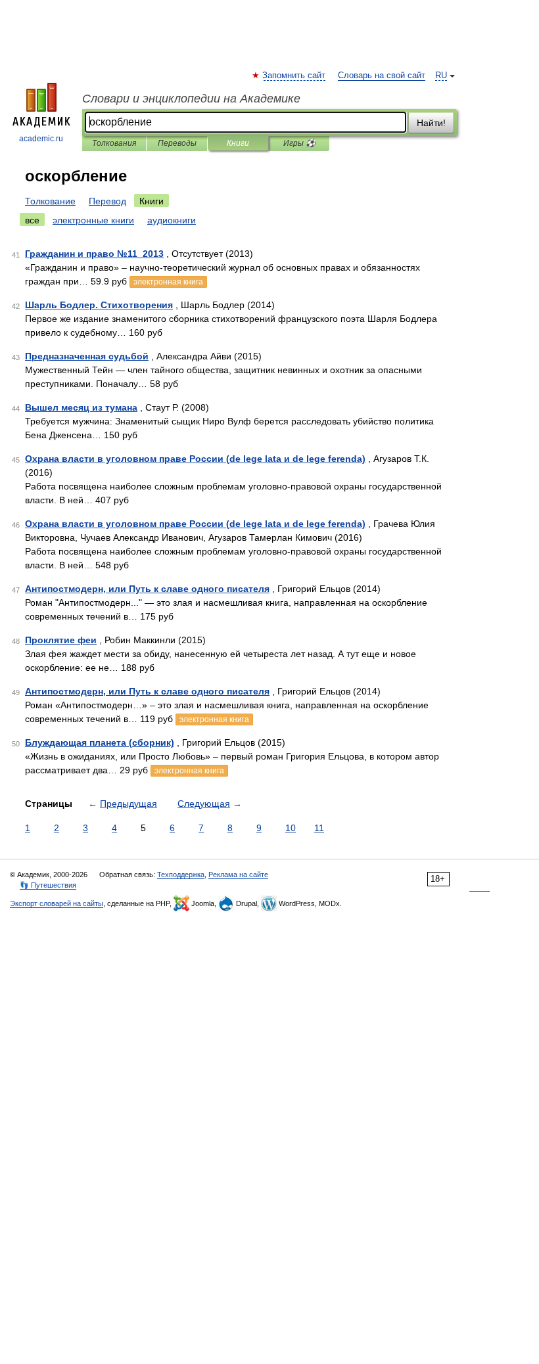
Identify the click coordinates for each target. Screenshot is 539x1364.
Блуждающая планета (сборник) (99, 742)
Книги (238, 143)
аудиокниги (171, 220)
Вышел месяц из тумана (81, 407)
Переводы (177, 143)
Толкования (114, 143)
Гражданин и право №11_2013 (94, 253)
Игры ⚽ (299, 143)
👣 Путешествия (48, 885)
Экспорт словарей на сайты (56, 903)
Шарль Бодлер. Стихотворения (99, 305)
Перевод (107, 201)
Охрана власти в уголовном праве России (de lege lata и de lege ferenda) (195, 458)
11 (319, 828)
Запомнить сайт (294, 75)
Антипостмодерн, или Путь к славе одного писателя (147, 588)
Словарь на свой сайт (381, 75)
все (32, 220)
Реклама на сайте (238, 874)
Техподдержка (180, 874)
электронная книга (168, 281)
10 (290, 828)
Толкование (50, 201)
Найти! (431, 123)
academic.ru (41, 138)
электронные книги (93, 220)
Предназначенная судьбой (87, 356)
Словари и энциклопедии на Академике (191, 98)
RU (441, 75)
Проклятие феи (61, 640)
